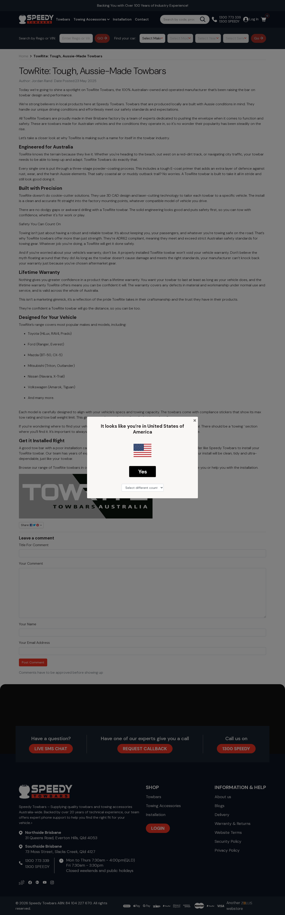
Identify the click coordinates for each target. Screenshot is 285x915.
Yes (142, 471)
